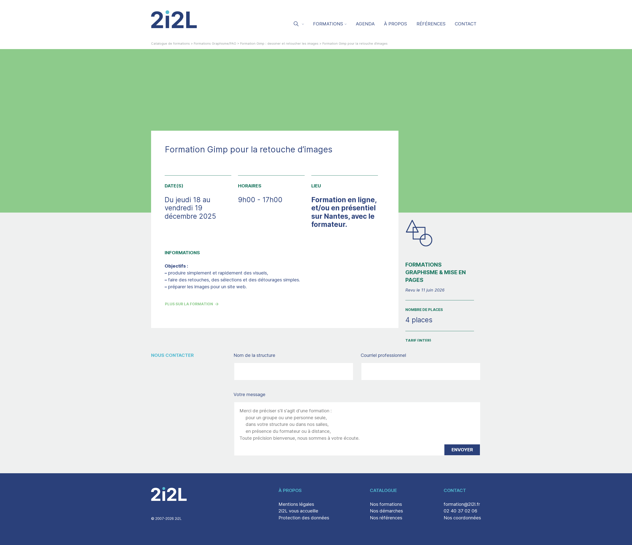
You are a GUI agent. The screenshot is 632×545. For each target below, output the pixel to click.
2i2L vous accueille (298, 510)
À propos (395, 23)
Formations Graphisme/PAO (215, 43)
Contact (465, 23)
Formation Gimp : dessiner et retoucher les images (279, 43)
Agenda (365, 23)
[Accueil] (174, 19)
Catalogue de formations (170, 43)
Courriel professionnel (394, 355)
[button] (298, 24)
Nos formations (386, 504)
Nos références (386, 517)
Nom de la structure (265, 355)
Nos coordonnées (462, 517)
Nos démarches (386, 510)
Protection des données (303, 517)
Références (431, 23)
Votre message (249, 394)
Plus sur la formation (189, 304)
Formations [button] (328, 23)
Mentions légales (296, 504)
